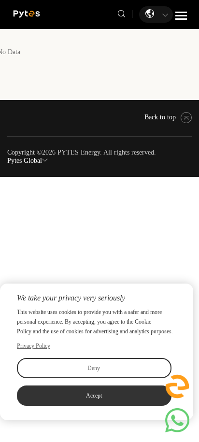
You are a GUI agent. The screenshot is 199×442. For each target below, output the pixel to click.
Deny (93, 368)
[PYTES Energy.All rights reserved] (26, 13)
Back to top (160, 117)
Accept (94, 395)
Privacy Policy (33, 345)
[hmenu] (181, 15)
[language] (150, 13)
